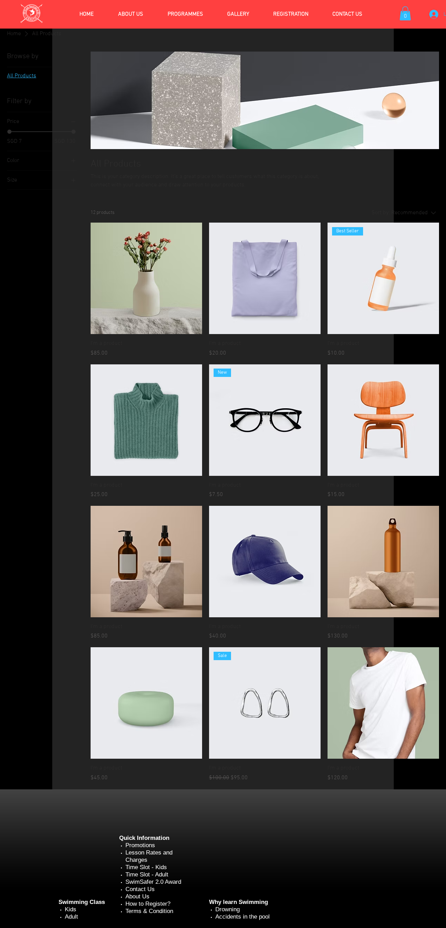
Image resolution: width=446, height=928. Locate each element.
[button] (405, 13)
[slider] (9, 131)
